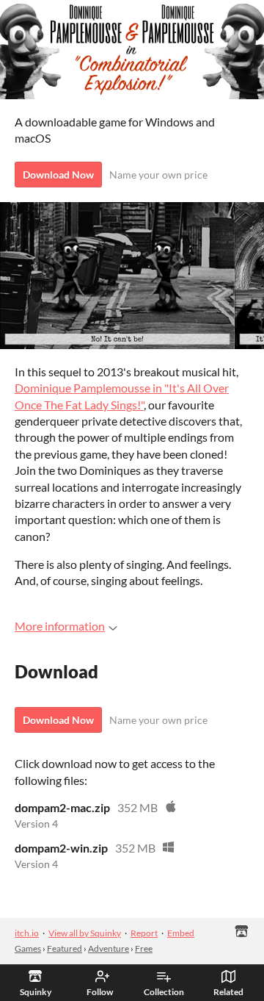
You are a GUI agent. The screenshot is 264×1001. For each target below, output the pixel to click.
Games (28, 948)
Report (144, 933)
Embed (180, 933)
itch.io (27, 933)
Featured (64, 948)
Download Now (58, 174)
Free (144, 948)
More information (60, 626)
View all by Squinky (84, 933)
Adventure (108, 948)
